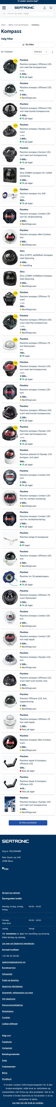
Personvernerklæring (12, 1005)
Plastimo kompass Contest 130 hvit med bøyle (35, 638)
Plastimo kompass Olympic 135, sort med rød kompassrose (35, 432)
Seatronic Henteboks (12, 987)
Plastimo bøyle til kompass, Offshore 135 (33, 762)
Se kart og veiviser (11, 893)
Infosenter (7, 974)
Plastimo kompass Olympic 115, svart (35, 130)
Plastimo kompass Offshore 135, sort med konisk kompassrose (36, 110)
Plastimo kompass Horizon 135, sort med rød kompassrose (35, 368)
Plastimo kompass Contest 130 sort (35, 391)
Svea (4, 1061)
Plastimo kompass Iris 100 (32, 194)
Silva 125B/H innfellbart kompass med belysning (36, 277)
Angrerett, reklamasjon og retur (17, 993)
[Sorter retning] (52, 52)
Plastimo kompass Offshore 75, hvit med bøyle (35, 721)
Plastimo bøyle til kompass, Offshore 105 (33, 783)
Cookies (6, 1018)
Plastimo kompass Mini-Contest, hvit (35, 236)
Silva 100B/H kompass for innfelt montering (36, 174)
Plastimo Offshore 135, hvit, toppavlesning (33, 700)
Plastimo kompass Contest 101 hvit (35, 617)
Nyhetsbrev (8, 1012)
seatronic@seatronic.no (13, 962)
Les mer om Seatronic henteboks (18, 944)
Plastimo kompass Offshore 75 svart (35, 298)
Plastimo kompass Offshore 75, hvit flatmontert (35, 344)
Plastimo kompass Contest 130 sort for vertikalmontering (35, 518)
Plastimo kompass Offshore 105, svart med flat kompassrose (36, 321)
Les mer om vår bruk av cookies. (28, 1103)
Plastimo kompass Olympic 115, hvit (35, 658)
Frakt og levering (10, 980)
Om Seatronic (8, 999)
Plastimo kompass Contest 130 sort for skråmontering (35, 215)
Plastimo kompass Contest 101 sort (35, 476)
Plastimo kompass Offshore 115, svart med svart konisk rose (36, 679)
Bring (4, 1073)
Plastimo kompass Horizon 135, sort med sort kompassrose (35, 153)
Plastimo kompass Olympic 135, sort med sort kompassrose (35, 803)
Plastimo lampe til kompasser (34, 537)
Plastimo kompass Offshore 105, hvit (36, 557)
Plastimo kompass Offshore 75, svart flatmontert (35, 596)
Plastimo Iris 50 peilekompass (34, 577)
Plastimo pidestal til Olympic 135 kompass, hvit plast (36, 456)
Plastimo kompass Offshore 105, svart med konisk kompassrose (36, 412)
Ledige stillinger (10, 1024)
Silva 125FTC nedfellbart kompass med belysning (36, 256)
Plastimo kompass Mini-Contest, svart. (35, 741)
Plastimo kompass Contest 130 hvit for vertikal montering (35, 497)
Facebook (7, 1042)
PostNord (6, 1079)
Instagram (7, 1048)
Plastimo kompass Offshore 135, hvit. (36, 89)
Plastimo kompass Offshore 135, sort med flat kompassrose (36, 66)
